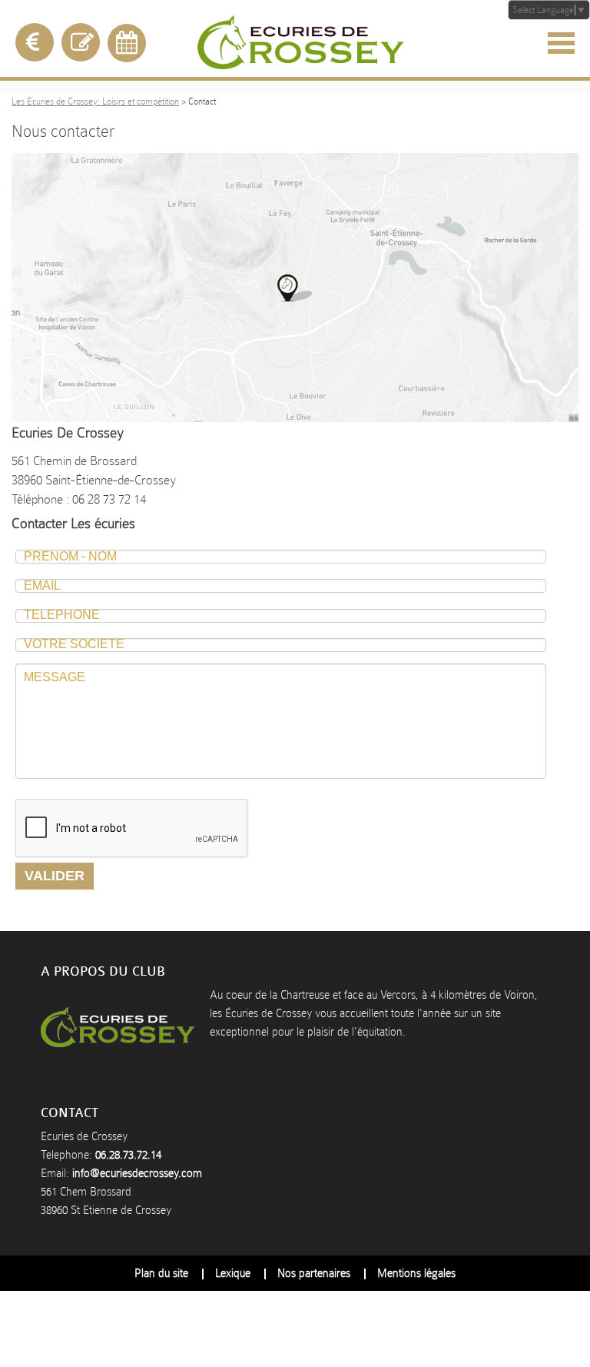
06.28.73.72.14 (128, 1155)
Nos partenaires (313, 1273)
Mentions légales (416, 1273)
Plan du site (161, 1273)
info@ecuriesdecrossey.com (137, 1173)
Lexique (232, 1273)
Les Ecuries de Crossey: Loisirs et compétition (95, 101)
